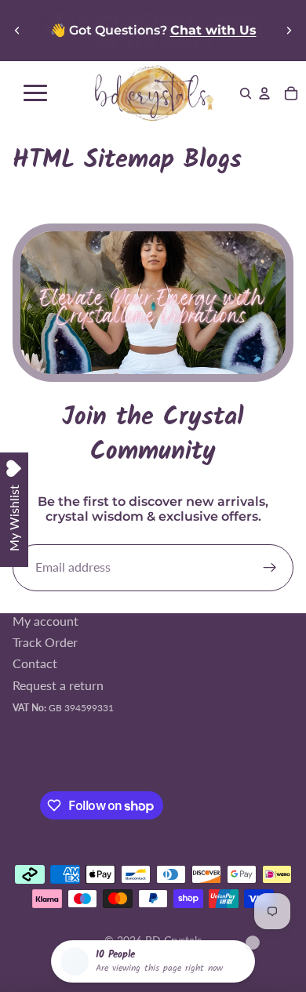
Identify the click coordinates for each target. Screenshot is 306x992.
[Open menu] (35, 93)
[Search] (245, 93)
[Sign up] (269, 567)
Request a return (58, 684)
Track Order (45, 641)
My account (45, 619)
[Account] (264, 93)
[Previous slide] (17, 30)
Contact (35, 663)
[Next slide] (288, 30)
